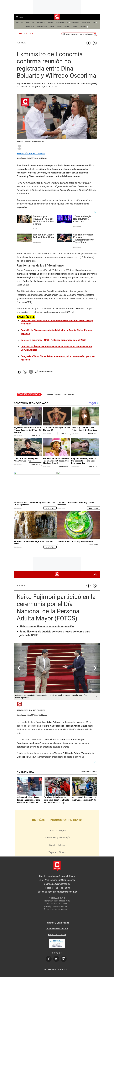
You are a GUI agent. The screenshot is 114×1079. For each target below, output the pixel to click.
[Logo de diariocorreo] (57, 17)
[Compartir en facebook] (88, 43)
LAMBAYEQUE (42, 27)
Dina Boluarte (69, 395)
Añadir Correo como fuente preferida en (79, 34)
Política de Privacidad (57, 928)
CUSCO (50, 22)
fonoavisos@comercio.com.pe (62, 892)
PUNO (67, 27)
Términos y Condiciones (57, 922)
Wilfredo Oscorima (54, 395)
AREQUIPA (19, 22)
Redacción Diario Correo (31, 153)
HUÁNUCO (86, 22)
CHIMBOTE (41, 22)
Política (21, 42)
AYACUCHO (30, 22)
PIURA (59, 27)
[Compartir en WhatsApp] (31, 372)
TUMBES (83, 27)
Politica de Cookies (57, 934)
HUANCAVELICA (62, 22)
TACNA (74, 27)
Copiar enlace (46, 372)
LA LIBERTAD (29, 27)
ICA (94, 22)
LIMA (52, 27)
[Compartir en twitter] (95, 43)
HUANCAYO (75, 22)
